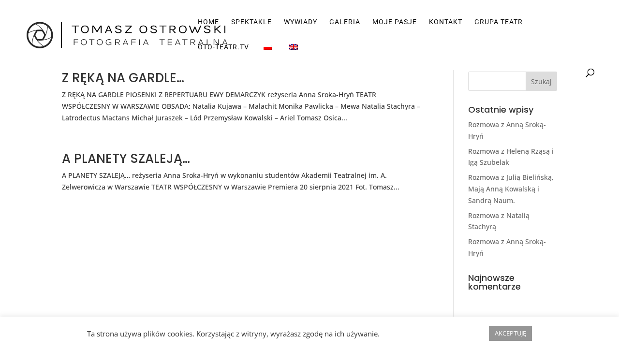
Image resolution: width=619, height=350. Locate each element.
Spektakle (251, 22)
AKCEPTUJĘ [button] (510, 333)
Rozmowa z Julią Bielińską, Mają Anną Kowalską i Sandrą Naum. (511, 189)
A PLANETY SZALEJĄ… (126, 158)
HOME (208, 22)
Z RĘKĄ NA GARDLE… (123, 78)
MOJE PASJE (394, 22)
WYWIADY (300, 22)
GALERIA (344, 22)
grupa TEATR (498, 22)
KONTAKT (445, 22)
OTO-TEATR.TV (223, 47)
